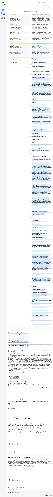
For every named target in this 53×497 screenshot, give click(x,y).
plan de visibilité (34, 432)
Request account (50, 0)
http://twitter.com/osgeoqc (14, 378)
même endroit (34, 364)
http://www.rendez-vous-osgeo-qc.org (17, 369)
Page (8, 2)
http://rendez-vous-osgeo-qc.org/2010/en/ (13, 402)
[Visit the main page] (3, 3)
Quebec (13, 489)
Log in (47, 0)
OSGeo (17, 384)
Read (33, 2)
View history (39, 2)
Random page (2, 10)
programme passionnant (11, 459)
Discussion (11, 2)
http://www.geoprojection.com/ (18, 477)
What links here (3, 13)
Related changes (3, 14)
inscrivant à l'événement (29, 465)
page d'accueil (26, 487)
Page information (3, 17)
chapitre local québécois (26, 427)
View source (36, 2)
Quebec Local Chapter (12, 384)
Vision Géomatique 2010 (30, 466)
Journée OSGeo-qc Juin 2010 (18, 487)
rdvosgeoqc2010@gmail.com (15, 377)
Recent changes (3, 9)
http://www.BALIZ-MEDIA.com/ (17, 444)
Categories (10, 489)
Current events (2, 8)
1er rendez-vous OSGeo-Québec (43, 458)
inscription (27, 426)
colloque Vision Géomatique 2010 (26, 357)
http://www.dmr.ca (14, 476)
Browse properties (3, 18)
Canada (16, 489)
